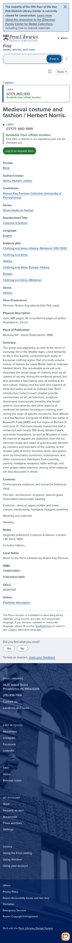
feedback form (43, 626)
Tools (60, 72)
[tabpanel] (36, 138)
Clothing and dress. (15, 255)
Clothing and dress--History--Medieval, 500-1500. (35, 248)
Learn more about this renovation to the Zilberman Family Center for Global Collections (30, 19)
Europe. (8, 274)
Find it (54, 58)
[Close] (65, 7)
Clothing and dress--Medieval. (22, 280)
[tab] (36, 93)
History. (8, 261)
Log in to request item (19, 151)
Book (6, 168)
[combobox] (25, 59)
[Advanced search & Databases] (66, 59)
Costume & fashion (15, 223)
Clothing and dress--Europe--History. (26, 267)
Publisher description (16, 602)
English (7, 236)
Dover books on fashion (18, 210)
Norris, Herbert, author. (17, 181)
